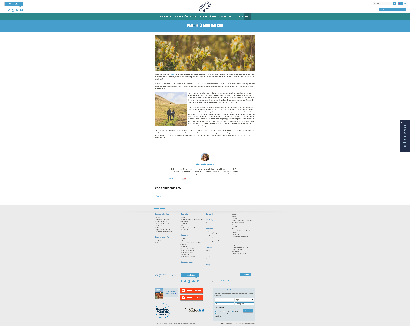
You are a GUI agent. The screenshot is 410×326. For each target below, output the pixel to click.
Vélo (181, 225)
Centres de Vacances (187, 250)
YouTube (13, 10)
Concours (235, 226)
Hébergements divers (187, 252)
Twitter (8, 10)
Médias (234, 245)
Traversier (158, 240)
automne (176, 133)
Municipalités (210, 238)
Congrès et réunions (238, 222)
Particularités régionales (162, 229)
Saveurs (208, 253)
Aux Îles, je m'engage (405, 136)
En (405, 3)
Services (209, 229)
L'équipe (234, 218)
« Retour (158, 196)
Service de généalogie (213, 240)
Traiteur (208, 223)
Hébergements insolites (187, 256)
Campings (183, 246)
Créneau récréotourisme (239, 253)
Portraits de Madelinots (162, 219)
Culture (208, 255)
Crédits (234, 216)
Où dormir (184, 235)
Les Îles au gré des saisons (163, 231)
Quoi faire (184, 214)
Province (218, 304)
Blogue (162, 208)
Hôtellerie (183, 238)
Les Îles (157, 217)
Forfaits (209, 248)
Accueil (156, 208)
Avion (156, 242)
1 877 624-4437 (227, 281)
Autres (208, 259)
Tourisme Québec (194, 310)
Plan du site (235, 234)
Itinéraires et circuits (161, 221)
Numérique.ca (230, 323)
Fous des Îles (159, 225)
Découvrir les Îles (162, 214)
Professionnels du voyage (240, 247)
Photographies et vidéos (213, 242)
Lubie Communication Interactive (245, 323)
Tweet (170, 179)
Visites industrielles (212, 234)
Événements (184, 223)
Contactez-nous (186, 262)
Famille (208, 257)
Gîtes (182, 240)
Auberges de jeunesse (187, 248)
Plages (182, 217)
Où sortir (209, 214)
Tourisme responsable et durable (242, 220)
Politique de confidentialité (240, 236)
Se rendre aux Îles (162, 237)
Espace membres (237, 249)
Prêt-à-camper (184, 254)
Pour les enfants (211, 236)
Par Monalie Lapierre (205, 164)
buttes (172, 74)
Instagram (21, 10)
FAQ (233, 224)
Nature (208, 251)
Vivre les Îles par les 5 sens (163, 223)
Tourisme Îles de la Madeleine (205, 6)
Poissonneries (184, 229)
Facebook (5, 10)
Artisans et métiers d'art (187, 227)
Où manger (210, 220)
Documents (235, 251)
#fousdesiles (13, 4)
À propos (234, 214)
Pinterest (17, 10)
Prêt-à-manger (210, 232)
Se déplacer (158, 227)
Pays (237, 300)
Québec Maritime (165, 310)
